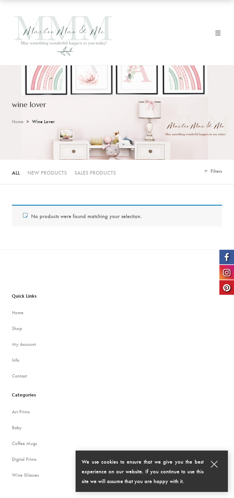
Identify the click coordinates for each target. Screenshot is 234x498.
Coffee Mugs (24, 443)
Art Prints (21, 412)
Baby (17, 427)
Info (16, 360)
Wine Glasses (25, 475)
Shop (17, 328)
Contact (19, 376)
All (16, 172)
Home (17, 121)
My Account (24, 344)
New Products (47, 172)
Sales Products (95, 172)
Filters (216, 171)
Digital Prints (24, 459)
